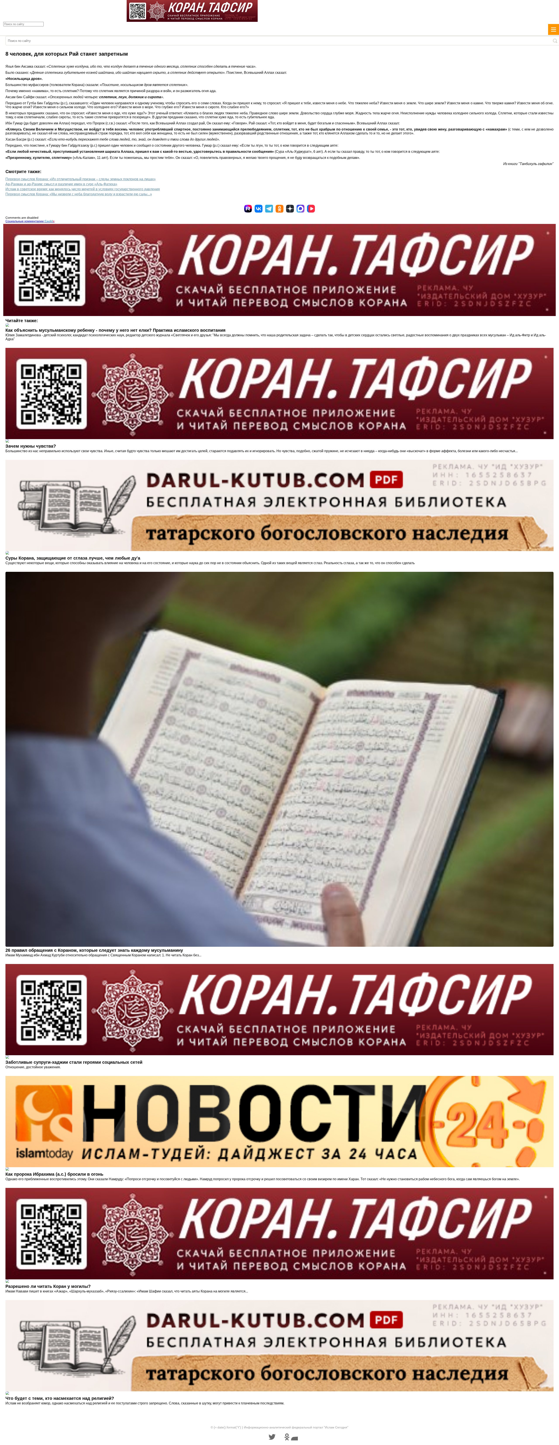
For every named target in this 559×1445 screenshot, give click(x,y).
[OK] (279, 209)
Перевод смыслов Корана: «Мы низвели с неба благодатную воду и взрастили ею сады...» (78, 194)
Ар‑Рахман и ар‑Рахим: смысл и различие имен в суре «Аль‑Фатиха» (61, 184)
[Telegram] (269, 209)
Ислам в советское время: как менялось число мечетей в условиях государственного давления (82, 189)
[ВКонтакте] (258, 209)
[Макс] (300, 209)
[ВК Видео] (311, 209)
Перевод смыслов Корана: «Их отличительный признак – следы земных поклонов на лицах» (80, 179)
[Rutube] (248, 209)
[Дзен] (290, 209)
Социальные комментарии (30, 221)
